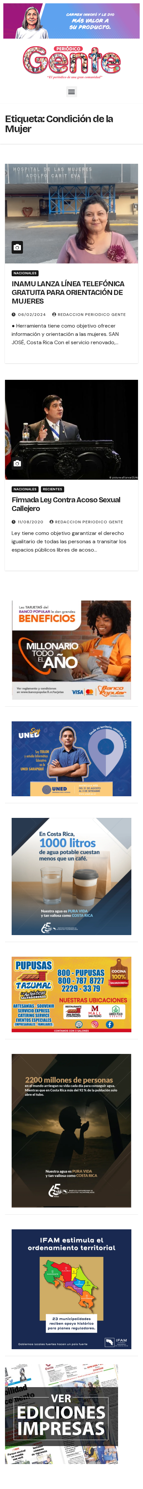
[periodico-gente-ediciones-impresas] (61, 1413)
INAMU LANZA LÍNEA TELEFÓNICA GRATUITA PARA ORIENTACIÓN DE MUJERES (68, 293)
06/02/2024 (33, 314)
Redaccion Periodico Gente (92, 314)
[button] (71, 91)
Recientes (52, 489)
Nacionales (25, 273)
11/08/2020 (31, 522)
